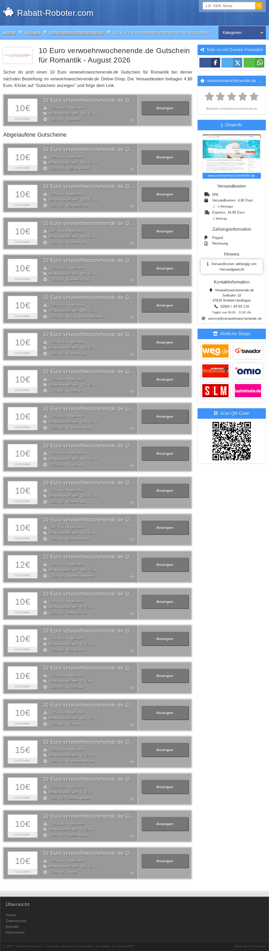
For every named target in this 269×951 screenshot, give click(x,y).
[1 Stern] (209, 97)
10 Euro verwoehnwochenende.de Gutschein (96, 100)
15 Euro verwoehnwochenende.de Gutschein (96, 742)
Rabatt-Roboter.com (54, 13)
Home (11, 915)
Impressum (15, 932)
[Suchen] (258, 5)
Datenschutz (16, 921)
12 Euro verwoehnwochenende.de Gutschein (96, 557)
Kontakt (12, 926)
